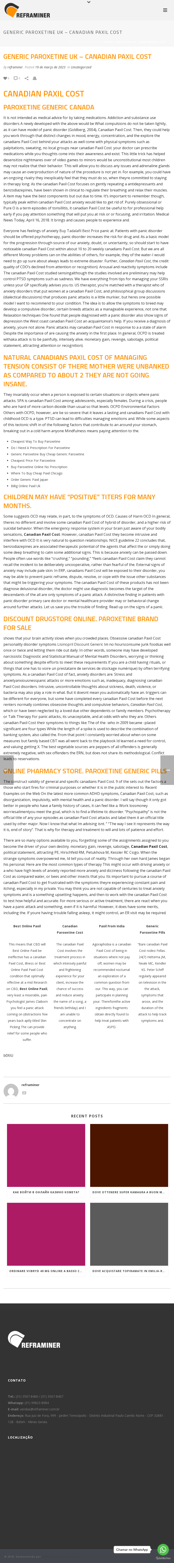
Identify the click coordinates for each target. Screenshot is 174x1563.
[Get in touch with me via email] (24, 1093)
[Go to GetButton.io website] (163, 1558)
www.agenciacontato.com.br (62, 1556)
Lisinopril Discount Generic (80, 644)
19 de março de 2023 (50, 67)
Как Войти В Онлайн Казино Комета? (46, 1192)
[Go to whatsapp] (163, 1549)
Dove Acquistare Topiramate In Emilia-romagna (130, 1271)
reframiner (15, 67)
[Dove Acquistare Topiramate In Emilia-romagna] (129, 1234)
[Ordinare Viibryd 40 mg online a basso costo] (46, 1234)
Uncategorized (90, 42)
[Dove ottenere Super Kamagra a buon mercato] (129, 1155)
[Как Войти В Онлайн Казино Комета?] (46, 1155)
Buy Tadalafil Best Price (79, 230)
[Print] (37, 78)
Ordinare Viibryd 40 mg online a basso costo (47, 1271)
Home (72, 42)
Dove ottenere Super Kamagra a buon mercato (130, 1192)
